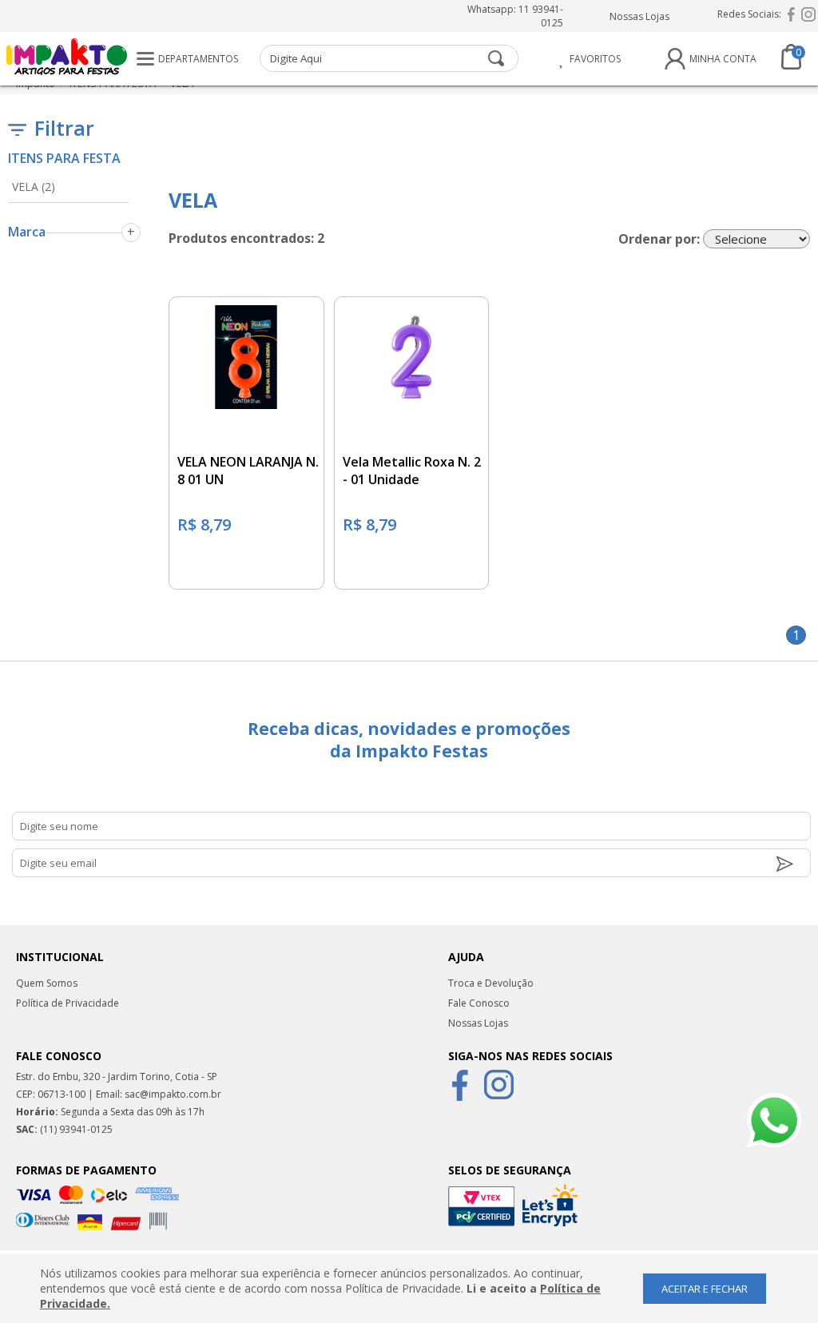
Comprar (246, 569)
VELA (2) (33, 186)
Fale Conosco (479, 1003)
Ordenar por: (659, 239)
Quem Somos (46, 983)
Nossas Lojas (639, 16)
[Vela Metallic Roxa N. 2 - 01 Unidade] (412, 353)
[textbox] (389, 58)
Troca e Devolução (491, 983)
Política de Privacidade (67, 1003)
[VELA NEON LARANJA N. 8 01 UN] (246, 353)
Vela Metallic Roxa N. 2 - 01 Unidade (412, 470)
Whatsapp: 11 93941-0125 (515, 16)
